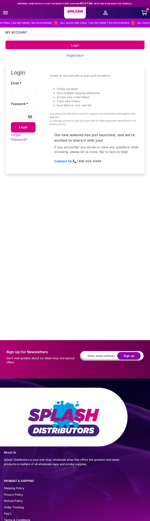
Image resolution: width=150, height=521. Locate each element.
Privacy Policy (13, 494)
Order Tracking (14, 507)
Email (16, 83)
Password (19, 104)
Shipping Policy (14, 488)
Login (23, 127)
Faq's (8, 513)
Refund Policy (13, 501)
